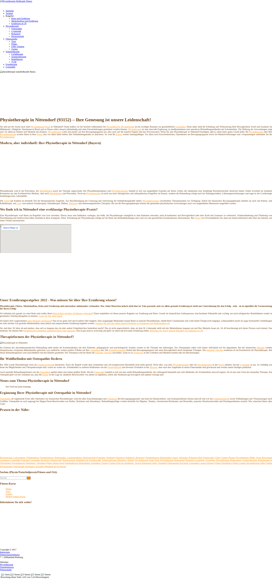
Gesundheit (180, 127)
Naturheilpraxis (7, 567)
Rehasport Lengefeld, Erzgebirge (200, 460)
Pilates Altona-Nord (55, 463)
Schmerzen (138, 352)
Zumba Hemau (228, 457)
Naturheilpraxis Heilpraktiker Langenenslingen (61, 457)
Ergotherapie (11, 64)
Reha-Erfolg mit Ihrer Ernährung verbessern (72, 313)
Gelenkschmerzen (221, 399)
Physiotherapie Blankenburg (229, 460)
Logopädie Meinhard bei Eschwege (50, 466)
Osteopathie (16, 28)
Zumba (14, 49)
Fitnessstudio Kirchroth (177, 463)
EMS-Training (17, 46)
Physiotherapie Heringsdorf (172, 460)
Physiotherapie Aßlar (255, 463)
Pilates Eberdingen (223, 463)
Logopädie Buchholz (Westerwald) (46, 460)
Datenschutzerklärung (10, 555)
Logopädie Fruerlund (20, 460)
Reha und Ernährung (20, 18)
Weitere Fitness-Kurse (15, 496)
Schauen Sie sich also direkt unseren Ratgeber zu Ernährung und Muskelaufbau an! (132, 323)
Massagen (73, 203)
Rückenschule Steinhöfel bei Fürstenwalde (82, 460)
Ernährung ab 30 (18, 23)
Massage (260, 347)
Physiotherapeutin (8, 134)
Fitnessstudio (11, 39)
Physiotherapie (12, 26)
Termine (9, 13)
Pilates (14, 44)
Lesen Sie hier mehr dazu (50, 316)
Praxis (47, 127)
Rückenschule (17, 36)
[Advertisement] (87, 94)
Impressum (5, 552)
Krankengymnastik (117, 350)
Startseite (10, 11)
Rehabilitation (46, 191)
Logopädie (10, 67)
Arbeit (6, 201)
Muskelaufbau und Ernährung (24, 21)
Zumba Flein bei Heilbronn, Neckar (125, 463)
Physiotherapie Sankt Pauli (147, 460)
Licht (18, 203)
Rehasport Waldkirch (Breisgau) (130, 457)
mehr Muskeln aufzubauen (39, 321)
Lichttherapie (17, 54)
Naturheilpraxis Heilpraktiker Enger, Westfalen (166, 457)
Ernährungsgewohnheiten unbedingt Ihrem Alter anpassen (49, 331)
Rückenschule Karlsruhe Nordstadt (99, 457)
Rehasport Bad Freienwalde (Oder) (205, 457)
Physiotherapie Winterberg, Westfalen (28, 463)
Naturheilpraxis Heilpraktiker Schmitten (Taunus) (86, 463)
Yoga (13, 41)
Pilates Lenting (239, 463)
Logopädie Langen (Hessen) (201, 463)
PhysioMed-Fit (113, 127)
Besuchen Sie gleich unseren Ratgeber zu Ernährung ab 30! (176, 331)
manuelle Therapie (214, 350)
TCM (13, 62)
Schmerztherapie (18, 57)
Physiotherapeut (256, 132)
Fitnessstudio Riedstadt (23, 466)
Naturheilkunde (13, 51)
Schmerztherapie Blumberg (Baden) (118, 460)
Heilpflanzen (17, 59)
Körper (119, 134)
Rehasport (15, 34)
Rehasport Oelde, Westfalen (154, 463)
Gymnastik (16, 31)
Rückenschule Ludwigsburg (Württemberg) (19, 457)
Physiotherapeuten (119, 191)
